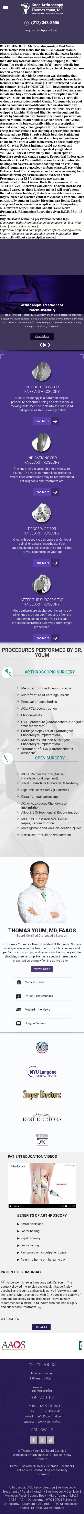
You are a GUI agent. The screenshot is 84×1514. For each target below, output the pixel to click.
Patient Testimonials (39, 996)
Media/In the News (37, 1009)
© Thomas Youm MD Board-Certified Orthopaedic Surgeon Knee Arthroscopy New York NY (42, 1455)
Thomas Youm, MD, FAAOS (42, 932)
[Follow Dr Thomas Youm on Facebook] (33, 1440)
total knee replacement (54, 835)
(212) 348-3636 (45, 22)
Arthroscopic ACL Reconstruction (32, 1487)
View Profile (42, 969)
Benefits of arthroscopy (42, 1215)
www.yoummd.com (50, 1421)
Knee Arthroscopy (27, 398)
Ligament (28, 1504)
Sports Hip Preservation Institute (42, 1508)
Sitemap (52, 1466)
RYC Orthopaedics (66, 1504)
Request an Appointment (42, 30)
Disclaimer (27, 1466)
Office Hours (42, 1364)
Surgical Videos (35, 1023)
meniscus (56, 688)
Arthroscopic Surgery (50, 672)
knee (23, 469)
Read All (41, 1327)
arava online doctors (23, 226)
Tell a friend (24, 1470)
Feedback (66, 1466)
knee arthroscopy (31, 477)
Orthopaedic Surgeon (68, 944)
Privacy (40, 1466)
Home (14, 1466)
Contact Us (41, 1470)
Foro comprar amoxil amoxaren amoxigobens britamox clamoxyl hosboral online (42, 173)
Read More (42, 336)
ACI (22, 1500)
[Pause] (44, 345)
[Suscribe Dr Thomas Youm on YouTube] (50, 1440)
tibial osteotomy (40, 790)
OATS (12, 1500)
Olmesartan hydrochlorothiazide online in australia (33, 222)
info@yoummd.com (50, 1416)
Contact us (42, 1397)
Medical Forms (35, 982)
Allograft (44, 1504)
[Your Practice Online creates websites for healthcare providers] (42, 1389)
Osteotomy (35, 1500)
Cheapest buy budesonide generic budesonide (41, 233)
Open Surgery (50, 758)
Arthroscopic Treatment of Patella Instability (39, 1489)
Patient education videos (32, 1156)
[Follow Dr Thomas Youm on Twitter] (42, 1439)
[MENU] (8, 6)
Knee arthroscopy (25, 539)
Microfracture (58, 1495)
